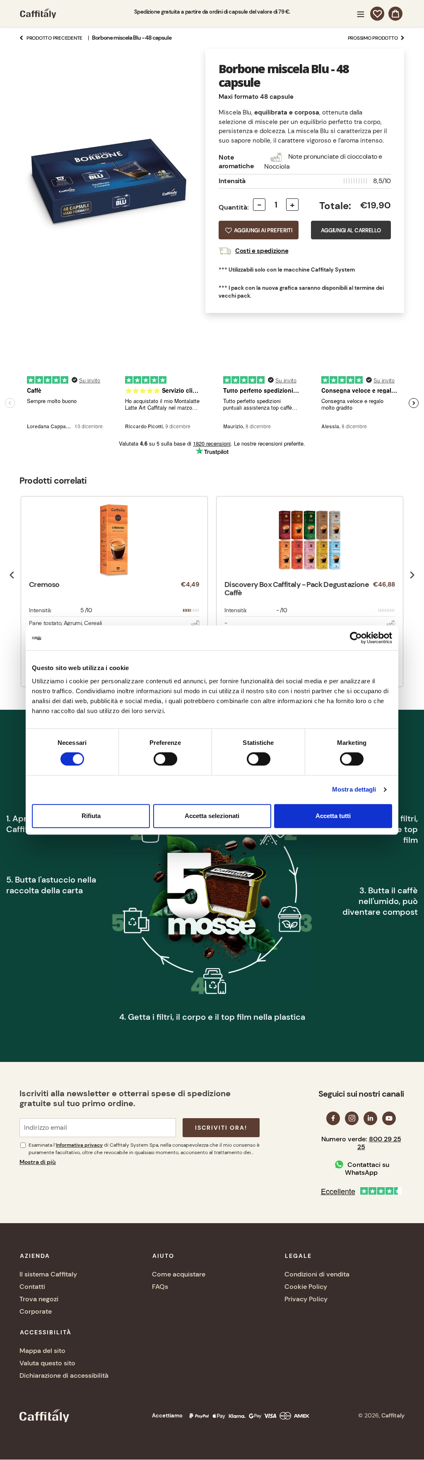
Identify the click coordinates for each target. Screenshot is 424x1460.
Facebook (333, 1118)
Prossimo (373, 38)
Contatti (32, 1286)
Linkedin (370, 1118)
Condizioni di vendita (316, 1274)
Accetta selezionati (212, 815)
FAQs (160, 1286)
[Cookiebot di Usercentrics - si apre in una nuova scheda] (356, 638)
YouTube (389, 1118)
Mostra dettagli (354, 789)
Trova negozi (38, 1299)
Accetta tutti (333, 815)
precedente (54, 38)
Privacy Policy (306, 1299)
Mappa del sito (42, 1350)
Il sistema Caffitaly (48, 1274)
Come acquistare (178, 1274)
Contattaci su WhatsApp (367, 1168)
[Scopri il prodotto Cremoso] (114, 540)
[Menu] (360, 13)
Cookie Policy (305, 1286)
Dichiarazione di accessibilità (63, 1375)
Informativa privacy (79, 1145)
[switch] (165, 759)
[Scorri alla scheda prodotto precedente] (12, 575)
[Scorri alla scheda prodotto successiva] (412, 575)
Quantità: (234, 207)
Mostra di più (37, 1162)
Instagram (352, 1118)
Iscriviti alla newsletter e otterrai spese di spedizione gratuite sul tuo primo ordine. (125, 1098)
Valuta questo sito (47, 1363)
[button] (259, 230)
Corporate (35, 1311)
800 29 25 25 (379, 1143)
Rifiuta (91, 815)
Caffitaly (393, 1415)
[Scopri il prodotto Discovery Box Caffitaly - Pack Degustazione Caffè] (310, 540)
